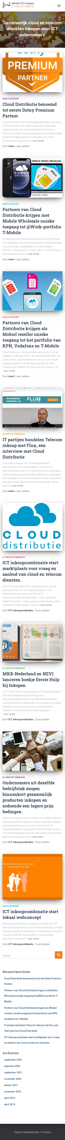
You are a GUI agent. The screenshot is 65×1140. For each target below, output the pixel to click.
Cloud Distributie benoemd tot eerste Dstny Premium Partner (29, 110)
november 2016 (12, 1091)
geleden (22, 146)
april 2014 (9, 1104)
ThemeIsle (45, 1132)
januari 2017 (11, 1085)
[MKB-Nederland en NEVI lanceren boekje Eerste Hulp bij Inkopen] (32, 642)
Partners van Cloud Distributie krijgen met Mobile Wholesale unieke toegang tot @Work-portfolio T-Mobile (31, 221)
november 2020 (12, 1079)
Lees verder (38, 141)
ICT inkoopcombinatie (13, 434)
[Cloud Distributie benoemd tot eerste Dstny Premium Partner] (32, 72)
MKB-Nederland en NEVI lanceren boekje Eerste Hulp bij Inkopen (30, 679)
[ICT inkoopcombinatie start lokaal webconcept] (32, 877)
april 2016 (9, 1098)
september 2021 (13, 1072)
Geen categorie (10, 99)
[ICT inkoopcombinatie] (19, 6)
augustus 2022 (12, 1066)
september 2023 (13, 1059)
